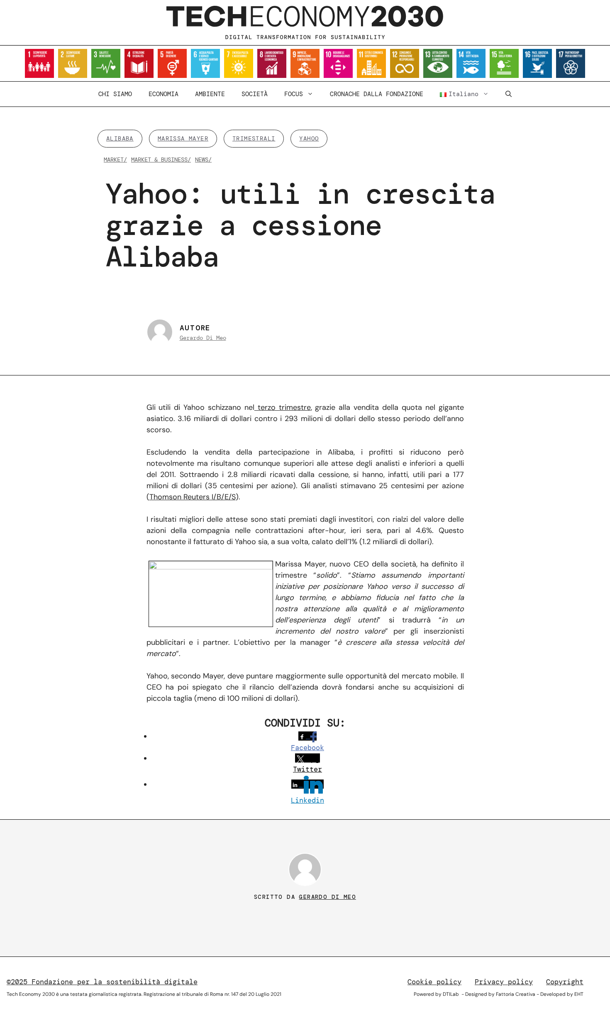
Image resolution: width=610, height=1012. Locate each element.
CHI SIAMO (115, 94)
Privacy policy (504, 981)
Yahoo (309, 138)
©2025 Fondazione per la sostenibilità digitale (102, 981)
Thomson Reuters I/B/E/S (192, 497)
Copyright (564, 981)
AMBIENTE (210, 94)
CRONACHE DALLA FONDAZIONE (376, 94)
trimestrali (253, 138)
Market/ (115, 159)
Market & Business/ (161, 159)
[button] (508, 94)
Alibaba (120, 138)
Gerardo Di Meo (203, 337)
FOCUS (293, 94)
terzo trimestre (282, 407)
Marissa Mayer (183, 138)
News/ (203, 159)
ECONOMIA (163, 94)
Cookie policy (434, 981)
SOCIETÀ (255, 94)
